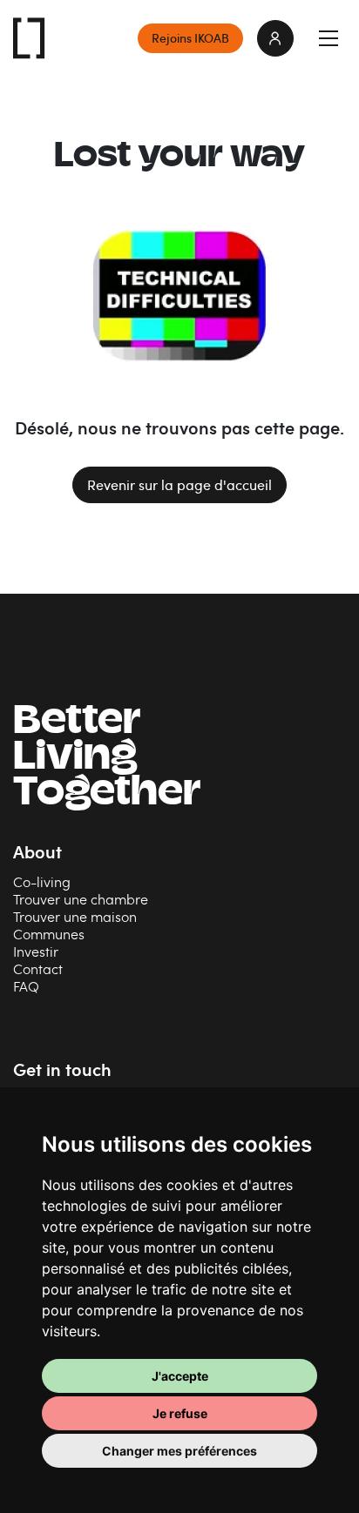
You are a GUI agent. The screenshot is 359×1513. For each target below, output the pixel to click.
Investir (35, 951)
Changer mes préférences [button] (179, 1450)
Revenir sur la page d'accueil (179, 484)
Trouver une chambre (80, 899)
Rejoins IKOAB (190, 38)
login (275, 38)
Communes (49, 934)
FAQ (26, 986)
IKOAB (29, 38)
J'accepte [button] (180, 1375)
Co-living (42, 881)
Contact (38, 968)
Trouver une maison (75, 916)
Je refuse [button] (179, 1413)
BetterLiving (106, 759)
